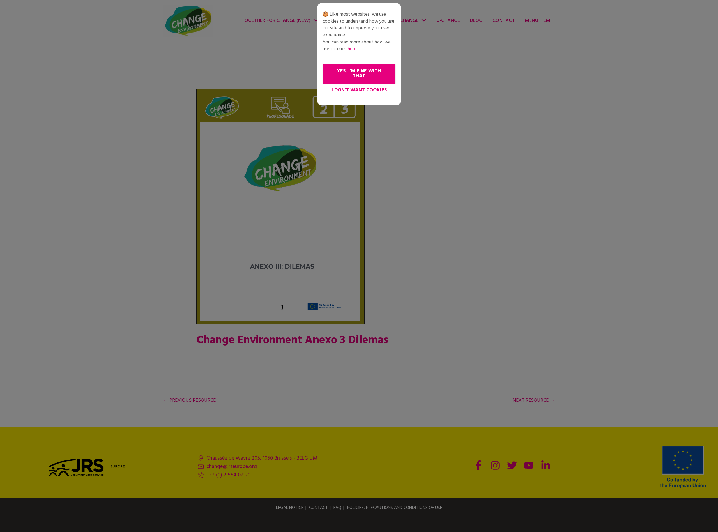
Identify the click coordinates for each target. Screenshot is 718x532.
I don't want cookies (359, 90)
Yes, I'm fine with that (359, 73)
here (352, 49)
